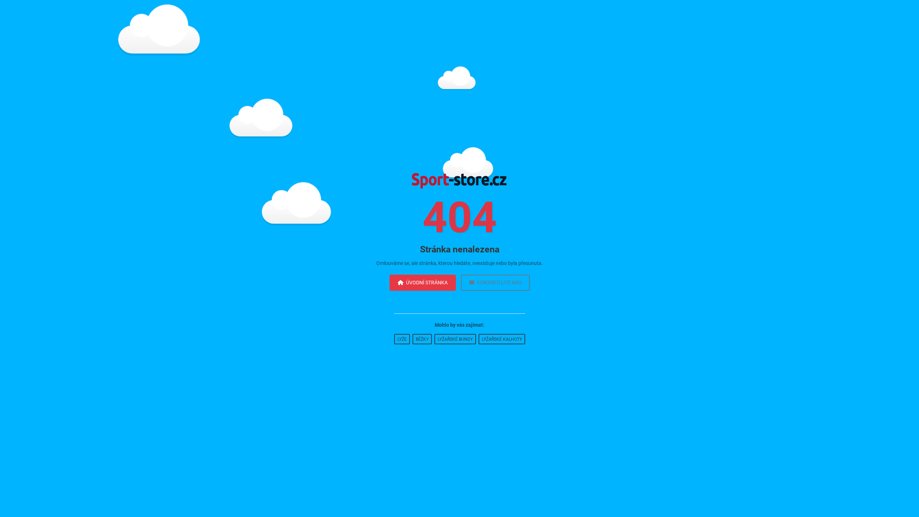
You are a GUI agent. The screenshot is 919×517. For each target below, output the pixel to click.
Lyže (402, 339)
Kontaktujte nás (499, 282)
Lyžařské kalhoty (502, 339)
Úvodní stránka (427, 282)
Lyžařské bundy (455, 339)
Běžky (422, 339)
